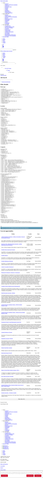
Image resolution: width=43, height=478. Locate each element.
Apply (4, 38)
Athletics (3, 175)
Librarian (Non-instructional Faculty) (8, 205)
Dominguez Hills (5, 133)
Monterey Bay (4, 113)
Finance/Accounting (5, 200)
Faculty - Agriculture (5, 183)
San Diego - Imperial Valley (7, 142)
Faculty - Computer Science (7, 188)
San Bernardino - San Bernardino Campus (9, 140)
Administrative (4, 174)
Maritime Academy (5, 121)
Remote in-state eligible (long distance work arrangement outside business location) (16, 221)
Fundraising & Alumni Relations (7, 201)
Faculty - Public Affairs (6, 198)
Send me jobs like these (6, 81)
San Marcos (4, 143)
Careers (4, 41)
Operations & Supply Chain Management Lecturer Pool (11, 322)
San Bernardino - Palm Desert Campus (8, 139)
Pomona (3, 138)
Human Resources (5, 203)
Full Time (3, 215)
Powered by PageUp (3, 402)
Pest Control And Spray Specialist (7, 376)
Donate (4, 39)
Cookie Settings (4, 475)
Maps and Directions (4, 464)
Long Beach (4, 135)
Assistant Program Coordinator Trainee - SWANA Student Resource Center (11, 305)
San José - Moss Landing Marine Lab (8, 125)
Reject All (37, 475)
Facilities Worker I (4, 255)
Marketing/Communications (7, 207)
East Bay (3, 119)
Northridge (4, 137)
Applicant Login (3, 75)
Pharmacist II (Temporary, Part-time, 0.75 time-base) (10, 272)
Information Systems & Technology (8, 204)
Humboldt (3, 120)
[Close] (41, 472)
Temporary (4, 152)
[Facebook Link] (6, 446)
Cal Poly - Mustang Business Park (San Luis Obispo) (11, 109)
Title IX (1, 467)
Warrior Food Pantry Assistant (6, 347)
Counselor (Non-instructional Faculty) (8, 179)
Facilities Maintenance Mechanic (7, 261)
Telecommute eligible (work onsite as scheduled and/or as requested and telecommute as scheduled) (19, 222)
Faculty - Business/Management (7, 186)
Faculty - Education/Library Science (8, 189)
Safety (3, 209)
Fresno (3, 112)
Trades (3, 212)
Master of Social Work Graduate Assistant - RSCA (10, 370)
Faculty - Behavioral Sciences (7, 185)
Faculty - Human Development (7, 194)
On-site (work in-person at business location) (10, 220)
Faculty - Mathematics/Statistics (7, 196)
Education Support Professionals (7, 181)
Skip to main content (4, 0)
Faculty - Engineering (5, 190)
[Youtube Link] (5, 447)
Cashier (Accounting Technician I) (7, 266)
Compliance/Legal (5, 178)
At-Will (3, 150)
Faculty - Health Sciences (6, 193)
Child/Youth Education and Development (9, 176)
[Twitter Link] (5, 445)
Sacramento (4, 122)
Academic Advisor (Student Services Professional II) (10, 286)
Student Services (5, 210)
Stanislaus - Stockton (5, 114)
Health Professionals (5, 202)
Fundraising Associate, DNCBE (7, 338)
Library (3, 206)
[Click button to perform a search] (15, 63)
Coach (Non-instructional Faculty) (8, 177)
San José (3, 124)
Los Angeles (4, 136)
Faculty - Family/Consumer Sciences (8, 191)
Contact (4, 42)
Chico (3, 118)
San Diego (4, 141)
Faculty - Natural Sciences (6, 197)
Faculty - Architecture (5, 184)
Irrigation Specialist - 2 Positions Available (8, 392)
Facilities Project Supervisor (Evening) (8, 249)
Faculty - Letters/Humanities (7, 195)
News (4, 40)
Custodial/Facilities (5, 180)
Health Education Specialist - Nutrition (8, 293)
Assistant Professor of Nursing (6, 332)
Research (3, 208)
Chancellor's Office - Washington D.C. (8, 131)
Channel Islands (4, 132)
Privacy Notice (3, 469)
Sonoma (3, 126)
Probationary (4, 151)
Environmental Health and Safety (7, 182)
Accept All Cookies (30, 475)
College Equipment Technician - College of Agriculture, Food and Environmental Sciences (13, 237)
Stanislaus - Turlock (5, 115)
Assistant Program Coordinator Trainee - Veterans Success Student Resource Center (13, 313)
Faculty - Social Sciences (6, 199)
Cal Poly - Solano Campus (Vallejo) (8, 111)
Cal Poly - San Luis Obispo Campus (8, 110)
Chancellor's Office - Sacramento (7, 130)
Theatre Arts (4, 211)
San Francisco (4, 123)
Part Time (4, 216)
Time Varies (4, 217)
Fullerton (3, 134)
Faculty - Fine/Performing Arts (7, 192)
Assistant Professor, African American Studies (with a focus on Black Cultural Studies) (12, 386)
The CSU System (8, 68)
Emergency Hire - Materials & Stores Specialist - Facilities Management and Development (11, 245)
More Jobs (21, 399)
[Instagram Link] (6, 448)
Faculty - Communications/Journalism (8, 187)
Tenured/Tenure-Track (6, 153)
